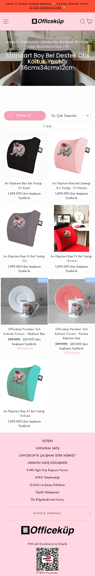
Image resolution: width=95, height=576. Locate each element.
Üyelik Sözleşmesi (47, 492)
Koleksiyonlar (30, 42)
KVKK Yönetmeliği (47, 477)
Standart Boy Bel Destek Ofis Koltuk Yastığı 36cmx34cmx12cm (58, 44)
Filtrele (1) (23, 115)
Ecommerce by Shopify (53, 544)
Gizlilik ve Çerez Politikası (47, 485)
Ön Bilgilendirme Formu (47, 499)
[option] (47, 6)
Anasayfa (12, 42)
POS (30, 544)
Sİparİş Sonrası (47, 513)
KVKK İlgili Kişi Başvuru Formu (47, 470)
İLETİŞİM (47, 441)
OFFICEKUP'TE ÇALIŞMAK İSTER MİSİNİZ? (47, 455)
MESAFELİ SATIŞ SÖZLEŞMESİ (47, 462)
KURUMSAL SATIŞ (47, 448)
